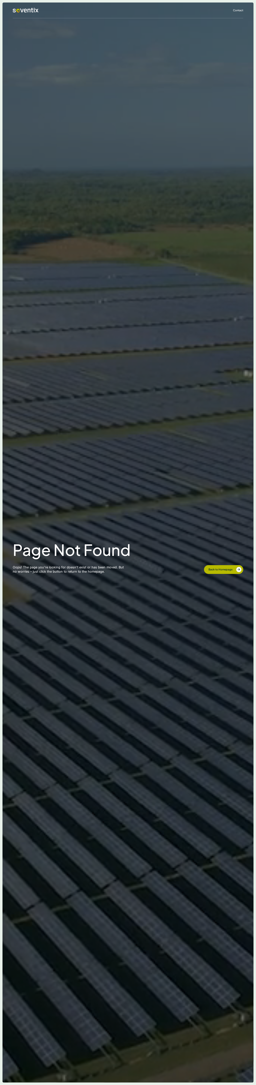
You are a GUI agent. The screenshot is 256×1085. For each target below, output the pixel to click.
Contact (238, 10)
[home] (25, 10)
